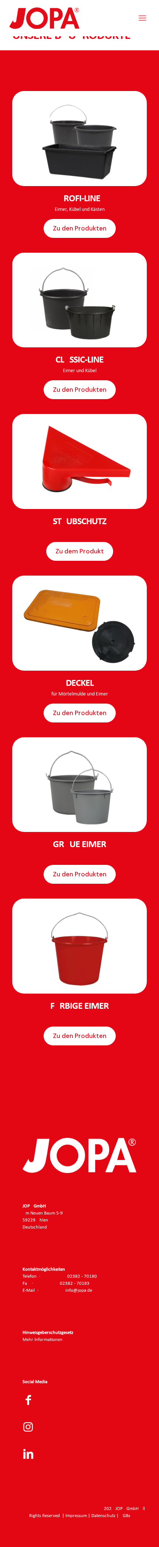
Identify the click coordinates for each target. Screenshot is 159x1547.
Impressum (76, 1515)
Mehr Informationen (42, 1339)
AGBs (125, 1515)
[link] (79, 138)
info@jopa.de (78, 1290)
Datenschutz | (105, 1515)
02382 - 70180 (82, 1276)
